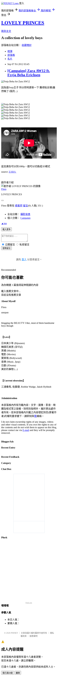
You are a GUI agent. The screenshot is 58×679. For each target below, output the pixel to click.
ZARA (12, 171)
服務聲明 (34, 636)
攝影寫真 (25, 214)
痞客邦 (18, 205)
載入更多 (6, 229)
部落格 (11, 55)
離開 (18, 673)
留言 (25, 205)
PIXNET (14, 633)
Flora (3, 189)
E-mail (26, 430)
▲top (4, 223)
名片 (9, 58)
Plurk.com (29, 602)
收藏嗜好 (27, 45)
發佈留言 (6, 248)
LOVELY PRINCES (22, 22)
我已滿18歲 (7, 673)
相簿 (9, 51)
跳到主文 (6, 31)
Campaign (25, 218)
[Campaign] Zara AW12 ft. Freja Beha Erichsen (28, 73)
